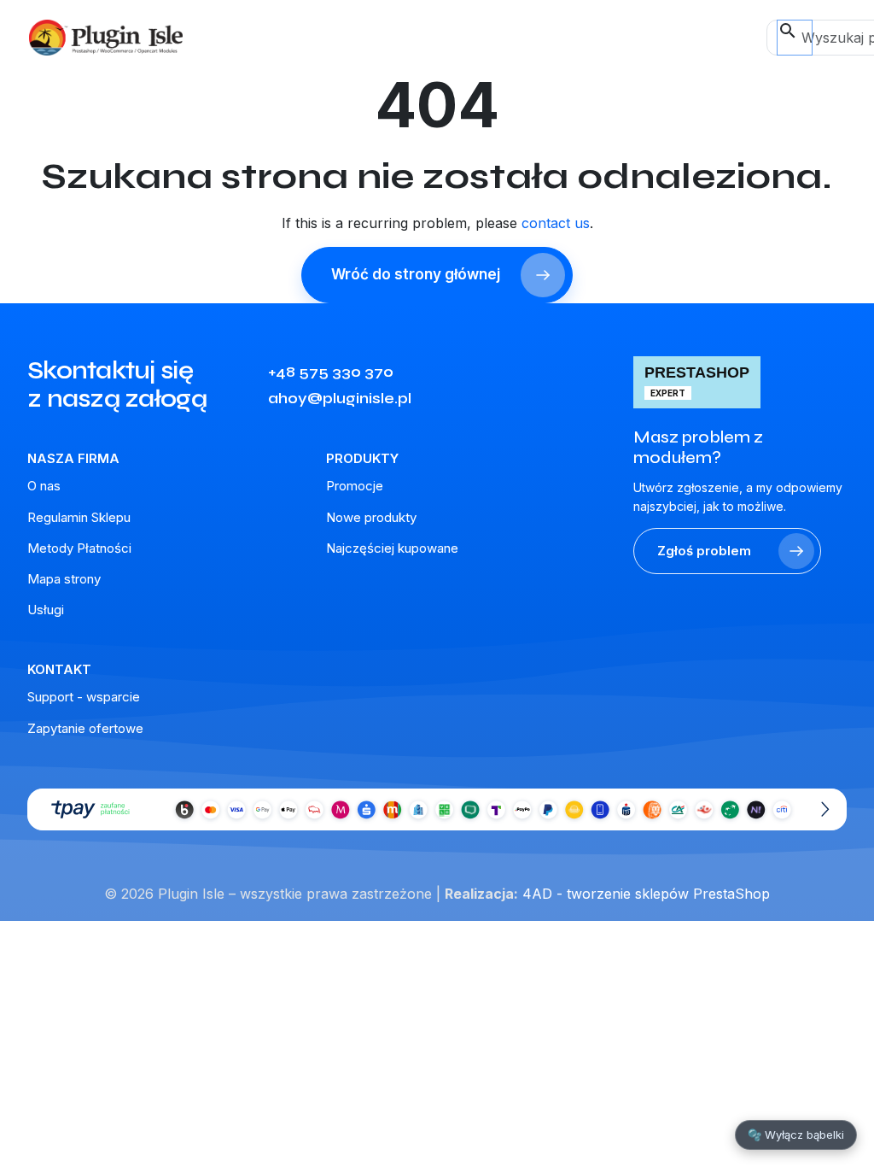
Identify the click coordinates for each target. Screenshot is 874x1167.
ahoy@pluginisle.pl (339, 398)
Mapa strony (64, 579)
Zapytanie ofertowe (85, 728)
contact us (555, 223)
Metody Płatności (79, 548)
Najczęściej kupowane (392, 548)
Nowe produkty (371, 517)
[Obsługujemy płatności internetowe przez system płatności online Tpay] (437, 809)
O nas (44, 486)
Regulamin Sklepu (79, 517)
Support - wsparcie (83, 697)
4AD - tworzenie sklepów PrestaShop (646, 893)
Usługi (45, 609)
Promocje (354, 486)
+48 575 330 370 (330, 371)
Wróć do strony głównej (415, 274)
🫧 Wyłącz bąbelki (796, 1134)
